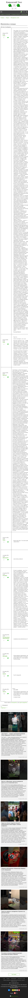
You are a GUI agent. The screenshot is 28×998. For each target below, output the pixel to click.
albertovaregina (5, 557)
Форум (7, 17)
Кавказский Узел (14, 2)
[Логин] (26, 11)
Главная (2, 17)
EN (15, 8)
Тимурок (4, 691)
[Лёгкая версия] (12, 9)
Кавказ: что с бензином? (5, 14)
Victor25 (4, 673)
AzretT (4, 35)
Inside (4, 342)
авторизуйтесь (14, 702)
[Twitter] (11, 990)
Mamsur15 (5, 375)
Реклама (8, 978)
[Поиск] (24, 11)
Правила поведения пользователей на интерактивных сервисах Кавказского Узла (14, 981)
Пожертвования (13, 978)
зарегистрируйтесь (23, 702)
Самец (4, 539)
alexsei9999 (5, 656)
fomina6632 (5, 575)
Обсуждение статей (15, 17)
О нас (4, 978)
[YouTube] (19, 990)
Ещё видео (14, 974)
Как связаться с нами (21, 978)
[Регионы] (21, 11)
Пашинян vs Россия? (16, 14)
